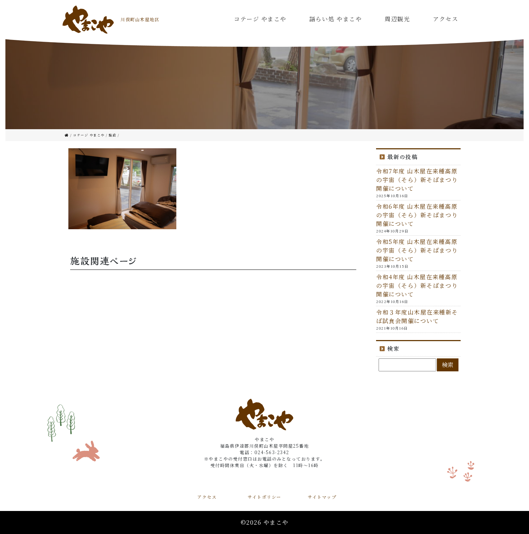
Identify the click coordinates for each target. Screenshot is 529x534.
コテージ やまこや (260, 19)
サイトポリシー (264, 497)
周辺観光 (397, 19)
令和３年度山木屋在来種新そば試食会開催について (417, 316)
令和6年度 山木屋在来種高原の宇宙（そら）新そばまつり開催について (417, 215)
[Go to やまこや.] (67, 135)
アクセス (445, 19)
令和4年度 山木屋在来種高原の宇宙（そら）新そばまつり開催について (417, 285)
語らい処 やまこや (335, 19)
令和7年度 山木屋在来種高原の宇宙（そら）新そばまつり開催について (417, 180)
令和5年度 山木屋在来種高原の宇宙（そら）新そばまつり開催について (417, 250)
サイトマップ (322, 497)
